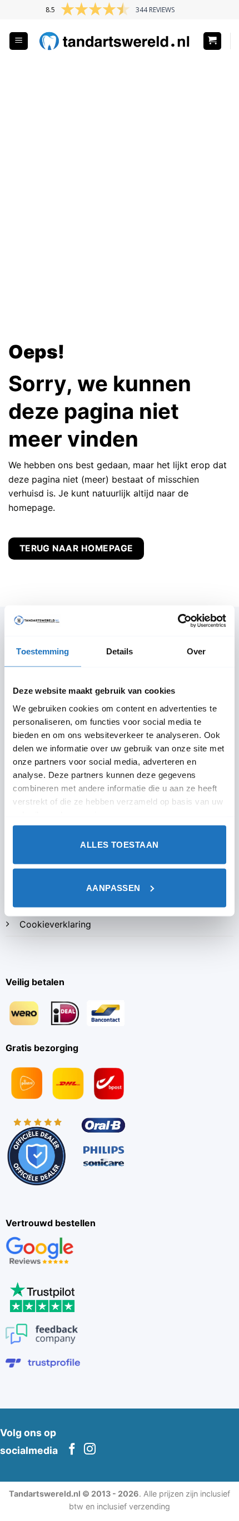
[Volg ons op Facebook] (72, 1449)
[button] (18, 41)
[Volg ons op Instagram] (90, 1449)
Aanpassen (113, 887)
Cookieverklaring (55, 924)
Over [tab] (196, 651)
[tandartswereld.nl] (115, 41)
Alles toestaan (119, 844)
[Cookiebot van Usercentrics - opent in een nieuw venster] (177, 620)
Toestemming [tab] (42, 651)
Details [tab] (119, 651)
